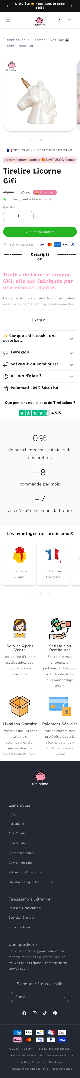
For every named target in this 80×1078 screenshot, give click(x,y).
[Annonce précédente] (8, 6)
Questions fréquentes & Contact (32, 882)
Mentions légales (62, 1068)
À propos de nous (22, 853)
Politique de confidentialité (27, 1055)
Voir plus (40, 320)
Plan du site (17, 843)
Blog (12, 814)
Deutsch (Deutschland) (25, 908)
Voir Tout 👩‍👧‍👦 (59, 40)
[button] (8, 21)
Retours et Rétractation (25, 872)
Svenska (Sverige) (21, 918)
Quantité (8, 207)
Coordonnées (56, 1062)
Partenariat (17, 824)
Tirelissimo (26, 1048)
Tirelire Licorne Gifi (18, 46)
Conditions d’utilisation (60, 1055)
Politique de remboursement (54, 1048)
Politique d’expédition (32, 1062)
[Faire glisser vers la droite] (49, 140)
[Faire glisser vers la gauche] (30, 140)
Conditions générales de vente (30, 1068)
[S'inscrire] (64, 997)
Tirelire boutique (16, 40)
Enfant (40, 40)
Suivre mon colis (21, 863)
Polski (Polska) (19, 927)
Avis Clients (17, 833)
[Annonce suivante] (72, 6)
